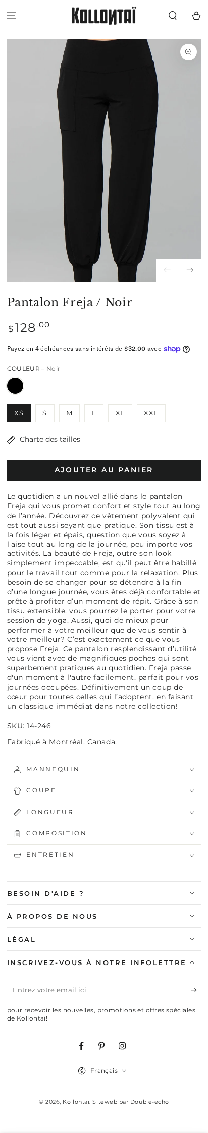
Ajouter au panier (104, 469)
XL (120, 413)
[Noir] (15, 386)
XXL (151, 413)
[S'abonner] (196, 990)
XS (19, 413)
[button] (172, 16)
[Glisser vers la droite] (190, 270)
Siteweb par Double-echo (130, 1102)
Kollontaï (76, 1102)
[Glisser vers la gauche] (167, 270)
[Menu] (12, 16)
